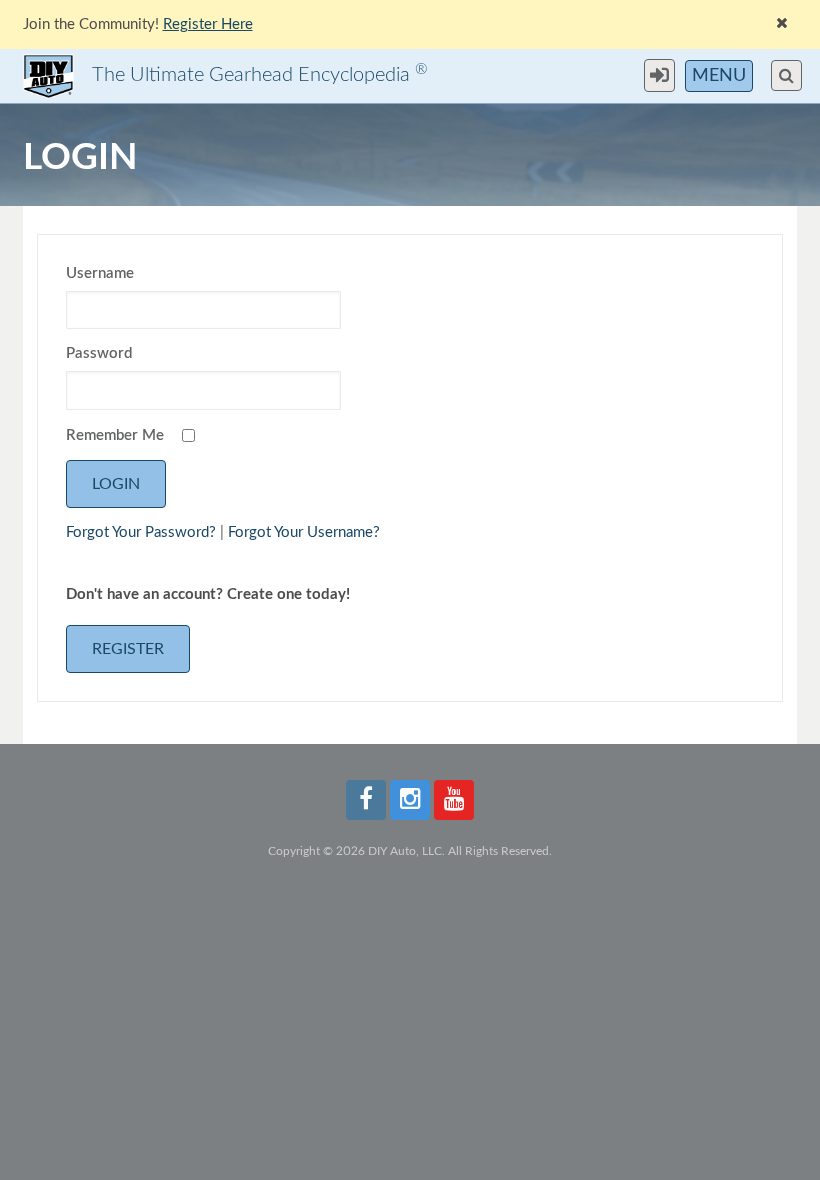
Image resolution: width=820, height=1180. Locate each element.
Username (100, 273)
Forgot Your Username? (304, 532)
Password (99, 353)
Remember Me (115, 435)
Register (128, 649)
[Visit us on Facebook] (366, 800)
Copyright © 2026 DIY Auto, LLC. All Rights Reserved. (410, 851)
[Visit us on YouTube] (454, 800)
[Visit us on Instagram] (410, 800)
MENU (719, 76)
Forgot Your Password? (141, 532)
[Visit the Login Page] (664, 75)
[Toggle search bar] (786, 75)
